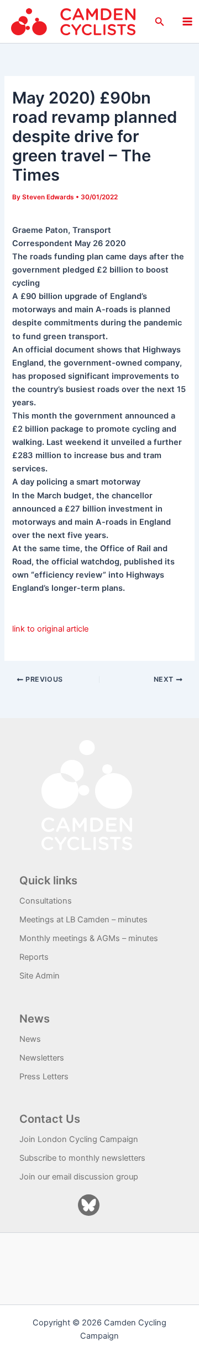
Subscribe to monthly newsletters (82, 1158)
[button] (160, 22)
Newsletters (41, 1058)
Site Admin (39, 976)
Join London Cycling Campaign (78, 1139)
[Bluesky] (89, 1205)
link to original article (50, 629)
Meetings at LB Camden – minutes (83, 920)
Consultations (45, 901)
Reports (34, 957)
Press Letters (44, 1076)
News (30, 1039)
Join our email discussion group (78, 1177)
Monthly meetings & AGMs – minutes (88, 938)
